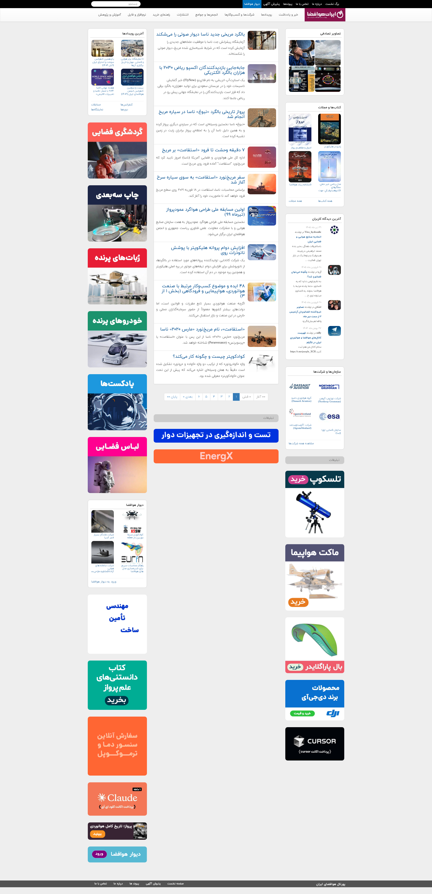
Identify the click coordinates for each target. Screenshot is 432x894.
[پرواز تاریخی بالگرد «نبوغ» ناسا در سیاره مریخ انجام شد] (262, 117)
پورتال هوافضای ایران (330, 883)
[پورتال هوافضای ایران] (325, 10)
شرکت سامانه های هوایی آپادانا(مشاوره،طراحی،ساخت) (102, 568)
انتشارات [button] (183, 15)
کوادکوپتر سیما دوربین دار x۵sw (135, 536)
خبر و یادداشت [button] (288, 15)
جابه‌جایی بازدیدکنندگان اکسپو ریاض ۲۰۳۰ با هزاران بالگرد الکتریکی (202, 70)
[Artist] (302, 79)
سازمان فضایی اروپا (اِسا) (331, 431)
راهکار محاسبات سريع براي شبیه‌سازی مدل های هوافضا (132, 568)
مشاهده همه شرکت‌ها (301, 443)
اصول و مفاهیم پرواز (301, 147)
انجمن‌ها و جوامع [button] (206, 15)
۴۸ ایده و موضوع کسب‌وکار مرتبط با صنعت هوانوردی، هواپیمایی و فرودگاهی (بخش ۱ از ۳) (203, 291)
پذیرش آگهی (271, 4)
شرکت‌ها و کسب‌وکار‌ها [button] (239, 15)
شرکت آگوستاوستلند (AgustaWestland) (300, 426)
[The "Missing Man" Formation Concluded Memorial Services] (328, 52)
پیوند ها (134, 883)
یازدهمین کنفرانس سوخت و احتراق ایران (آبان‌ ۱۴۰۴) (103, 62)
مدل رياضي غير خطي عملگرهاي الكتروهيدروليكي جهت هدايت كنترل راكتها (329, 187)
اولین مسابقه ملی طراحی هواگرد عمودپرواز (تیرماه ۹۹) (205, 212)
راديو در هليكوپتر (332, 146)
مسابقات (96, 104)
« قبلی (246, 397)
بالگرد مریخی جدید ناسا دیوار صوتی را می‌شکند (200, 34)
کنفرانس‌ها (127, 104)
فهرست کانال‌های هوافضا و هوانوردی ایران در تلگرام (305, 337)
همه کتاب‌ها (325, 201)
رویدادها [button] (266, 15)
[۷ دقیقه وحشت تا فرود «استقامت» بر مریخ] (262, 157)
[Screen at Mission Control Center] (328, 79)
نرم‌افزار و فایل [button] (137, 15)
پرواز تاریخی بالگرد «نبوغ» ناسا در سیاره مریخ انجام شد (202, 114)
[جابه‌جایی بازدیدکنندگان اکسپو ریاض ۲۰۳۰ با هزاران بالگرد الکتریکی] (262, 73)
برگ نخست (332, 4)
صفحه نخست (175, 883)
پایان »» (172, 397)
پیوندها (287, 4)
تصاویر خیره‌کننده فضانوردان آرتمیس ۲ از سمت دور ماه (305, 311)
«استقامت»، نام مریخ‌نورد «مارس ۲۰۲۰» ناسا (202, 329)
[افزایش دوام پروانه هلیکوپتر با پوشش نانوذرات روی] (262, 252)
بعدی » (188, 397)
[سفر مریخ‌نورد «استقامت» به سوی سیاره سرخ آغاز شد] (262, 184)
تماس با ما (302, 4)
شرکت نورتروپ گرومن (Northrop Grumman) (329, 400)
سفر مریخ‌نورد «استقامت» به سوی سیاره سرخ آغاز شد (201, 180)
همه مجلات (295, 201)
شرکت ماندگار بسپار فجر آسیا (104, 536)
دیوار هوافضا (252, 4)
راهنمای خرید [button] (161, 15)
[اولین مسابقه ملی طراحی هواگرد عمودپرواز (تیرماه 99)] (262, 215)
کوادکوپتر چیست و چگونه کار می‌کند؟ (209, 356)
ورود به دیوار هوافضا (103, 582)
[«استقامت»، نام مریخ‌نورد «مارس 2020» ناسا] (262, 336)
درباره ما (317, 4)
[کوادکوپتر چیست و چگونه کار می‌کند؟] (262, 363)
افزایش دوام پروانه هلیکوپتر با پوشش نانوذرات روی (208, 250)
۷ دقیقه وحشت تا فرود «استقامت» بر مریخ (203, 150)
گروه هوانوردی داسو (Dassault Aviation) (301, 399)
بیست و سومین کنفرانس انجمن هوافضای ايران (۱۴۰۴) (132, 91)
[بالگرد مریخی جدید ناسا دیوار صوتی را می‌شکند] (262, 40)
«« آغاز (260, 397)
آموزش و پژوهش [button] (109, 15)
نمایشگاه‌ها (97, 109)
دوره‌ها (124, 109)
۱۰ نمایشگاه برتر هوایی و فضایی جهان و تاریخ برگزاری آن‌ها (132, 62)
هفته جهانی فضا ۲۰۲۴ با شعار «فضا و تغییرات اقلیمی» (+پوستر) (103, 91)
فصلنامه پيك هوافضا (300, 184)
